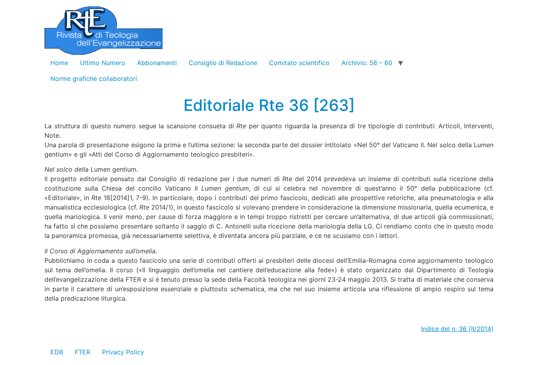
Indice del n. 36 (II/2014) (457, 329)
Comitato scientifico (299, 63)
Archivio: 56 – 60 (366, 63)
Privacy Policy (123, 352)
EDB (56, 352)
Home (59, 63)
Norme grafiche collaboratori (93, 78)
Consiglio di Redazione (223, 63)
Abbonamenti (157, 63)
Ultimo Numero (102, 63)
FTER (82, 352)
